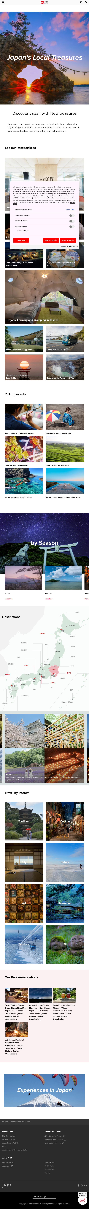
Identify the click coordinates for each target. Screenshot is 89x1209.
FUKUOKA (7, 675)
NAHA (71, 690)
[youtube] (85, 1185)
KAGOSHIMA (25, 696)
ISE (51, 687)
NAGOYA (53, 683)
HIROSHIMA (11, 664)
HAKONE (62, 678)
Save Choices (21, 240)
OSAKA (26, 665)
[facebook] (78, 1185)
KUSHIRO (72, 636)
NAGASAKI (5, 704)
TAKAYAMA (24, 643)
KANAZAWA (24, 650)
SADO (46, 645)
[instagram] (82, 1185)
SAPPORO (42, 634)
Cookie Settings (22, 231)
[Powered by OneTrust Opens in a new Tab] (69, 247)
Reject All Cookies (51, 240)
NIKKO (72, 666)
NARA (34, 689)
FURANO (77, 612)
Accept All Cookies (68, 240)
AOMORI (73, 646)
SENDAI (73, 657)
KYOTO (19, 657)
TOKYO (69, 673)
